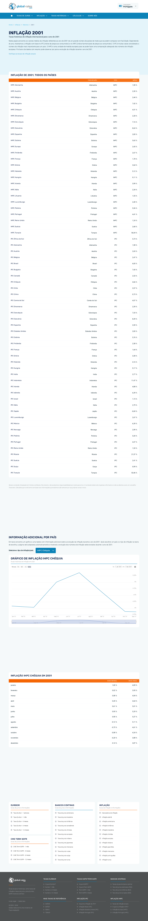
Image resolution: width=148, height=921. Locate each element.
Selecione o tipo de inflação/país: (21, 550)
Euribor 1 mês (49, 887)
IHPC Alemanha (17, 85)
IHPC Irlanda (15, 183)
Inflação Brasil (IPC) (85, 907)
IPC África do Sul (17, 239)
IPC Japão (15, 411)
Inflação (41, 16)
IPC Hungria (15, 368)
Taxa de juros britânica (65, 821)
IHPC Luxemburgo (18, 202)
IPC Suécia (15, 460)
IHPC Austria (16, 91)
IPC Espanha (16, 325)
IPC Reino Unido (17, 448)
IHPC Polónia (16, 208)
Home (11, 25)
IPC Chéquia (15, 282)
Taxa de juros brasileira (65, 817)
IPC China (14, 294)
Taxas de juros (24, 16)
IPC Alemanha (16, 245)
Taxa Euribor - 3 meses (20, 821)
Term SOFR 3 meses (85, 893)
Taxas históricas (59, 16)
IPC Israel (14, 399)
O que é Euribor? (50, 884)
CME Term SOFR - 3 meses (21, 851)
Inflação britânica (108, 826)
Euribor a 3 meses (51, 890)
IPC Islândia (15, 393)
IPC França (15, 350)
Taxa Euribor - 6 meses (20, 826)
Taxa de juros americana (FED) (122, 887)
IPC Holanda (15, 362)
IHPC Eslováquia (17, 122)
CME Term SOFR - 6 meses (21, 855)
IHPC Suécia (15, 227)
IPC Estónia (15, 337)
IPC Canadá (15, 276)
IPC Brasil (14, 263)
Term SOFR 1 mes (84, 890)
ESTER (47, 907)
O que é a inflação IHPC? (120, 907)
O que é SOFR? (83, 884)
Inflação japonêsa (108, 847)
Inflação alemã (107, 817)
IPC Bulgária (15, 270)
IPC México (15, 423)
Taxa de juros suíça (64, 855)
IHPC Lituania (16, 196)
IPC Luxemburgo (17, 417)
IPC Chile (14, 288)
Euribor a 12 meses (51, 893)
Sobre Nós (92, 16)
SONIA (47, 909)
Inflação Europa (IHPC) (120, 909)
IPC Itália (14, 405)
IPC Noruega (16, 430)
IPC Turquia (15, 473)
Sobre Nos (21, 901)
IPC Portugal (16, 442)
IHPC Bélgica (16, 97)
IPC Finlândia (16, 343)
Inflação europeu (107, 838)
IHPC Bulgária (16, 103)
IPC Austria (15, 251)
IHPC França (15, 159)
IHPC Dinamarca (17, 116)
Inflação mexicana (108, 851)
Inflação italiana (107, 843)
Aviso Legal (12, 901)
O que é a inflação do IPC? (87, 904)
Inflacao (17, 25)
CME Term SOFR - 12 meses (22, 859)
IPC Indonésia (16, 380)
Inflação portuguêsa (108, 855)
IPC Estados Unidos (18, 331)
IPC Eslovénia (16, 319)
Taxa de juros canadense (66, 826)
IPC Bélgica (15, 257)
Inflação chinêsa (107, 834)
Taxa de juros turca (64, 860)
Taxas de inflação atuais (120, 904)
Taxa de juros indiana (65, 838)
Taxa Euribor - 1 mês (20, 817)
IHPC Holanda (16, 171)
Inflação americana (108, 821)
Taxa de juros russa (64, 851)
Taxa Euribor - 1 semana (21, 813)
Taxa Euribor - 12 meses (21, 830)
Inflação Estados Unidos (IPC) (88, 909)
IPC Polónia (15, 436)
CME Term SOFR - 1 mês (21, 847)
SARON (47, 904)
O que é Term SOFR (85, 887)
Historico (26, 25)
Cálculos (77, 16)
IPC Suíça (14, 467)
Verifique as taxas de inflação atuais (22, 54)
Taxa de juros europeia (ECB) (121, 893)
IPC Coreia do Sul (17, 300)
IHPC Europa (16, 146)
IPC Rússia (15, 454)
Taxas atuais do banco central (122, 884)
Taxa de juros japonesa (65, 843)
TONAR (47, 912)
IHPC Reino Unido (17, 220)
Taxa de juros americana (66, 813)
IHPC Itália (15, 190)
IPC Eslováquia (16, 313)
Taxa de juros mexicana (65, 847)
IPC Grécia (15, 356)
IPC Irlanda (15, 387)
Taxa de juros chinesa (65, 830)
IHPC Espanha (16, 134)
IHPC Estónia (16, 140)
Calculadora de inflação (109, 813)
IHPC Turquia (16, 233)
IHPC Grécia (15, 165)
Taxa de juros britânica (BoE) (121, 890)
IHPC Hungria (16, 177)
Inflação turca (106, 860)
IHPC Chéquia (16, 110)
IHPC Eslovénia (16, 128)
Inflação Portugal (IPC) (86, 912)
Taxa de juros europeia (65, 834)
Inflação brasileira (108, 830)
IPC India (14, 374)
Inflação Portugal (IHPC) (120, 912)
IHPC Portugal (16, 214)
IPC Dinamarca (16, 307)
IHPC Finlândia (16, 153)
